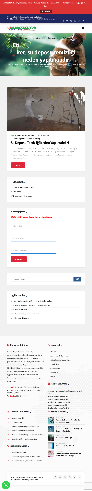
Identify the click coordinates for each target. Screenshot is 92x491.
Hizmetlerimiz (37, 38)
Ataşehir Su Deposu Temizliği (58, 399)
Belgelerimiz (53, 38)
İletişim (52, 377)
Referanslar (67, 38)
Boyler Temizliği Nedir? (20, 318)
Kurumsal (23, 38)
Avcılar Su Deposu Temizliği (57, 405)
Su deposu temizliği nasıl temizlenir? (25, 314)
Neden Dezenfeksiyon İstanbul (23, 188)
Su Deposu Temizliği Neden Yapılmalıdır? (40, 143)
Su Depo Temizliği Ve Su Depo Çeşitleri (23, 439)
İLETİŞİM (46, 11)
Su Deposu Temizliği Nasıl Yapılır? (22, 431)
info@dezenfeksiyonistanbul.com (26, 17)
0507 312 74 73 (21, 396)
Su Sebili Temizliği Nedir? (18, 452)
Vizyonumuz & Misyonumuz (22, 196)
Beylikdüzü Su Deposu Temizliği (59, 402)
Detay (18, 165)
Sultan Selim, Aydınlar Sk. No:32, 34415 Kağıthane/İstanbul (34, 19)
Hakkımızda (16, 192)
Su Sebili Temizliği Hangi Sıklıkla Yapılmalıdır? (26, 461)
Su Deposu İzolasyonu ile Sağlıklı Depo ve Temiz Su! (31, 305)
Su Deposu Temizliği (33, 139)
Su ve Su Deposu (16, 422)
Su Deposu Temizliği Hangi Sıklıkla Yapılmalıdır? (27, 435)
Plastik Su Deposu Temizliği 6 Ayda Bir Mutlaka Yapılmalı (32, 301)
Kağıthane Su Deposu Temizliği (58, 408)
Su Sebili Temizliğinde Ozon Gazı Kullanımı (25, 457)
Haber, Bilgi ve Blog (20, 139)
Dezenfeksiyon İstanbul (25, 136)
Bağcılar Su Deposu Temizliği (58, 396)
